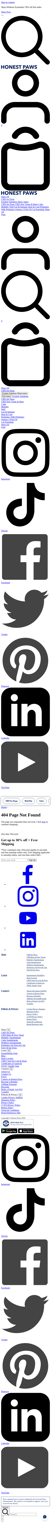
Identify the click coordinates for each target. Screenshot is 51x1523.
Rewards (43, 998)
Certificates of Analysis (35, 983)
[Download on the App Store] (26, 1132)
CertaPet (30, 1004)
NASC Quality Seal (34, 985)
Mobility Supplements (35, 960)
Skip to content (8, 2)
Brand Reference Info (35, 1024)
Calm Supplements (34, 962)
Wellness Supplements (35, 965)
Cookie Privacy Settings (36, 1009)
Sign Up (32, 860)
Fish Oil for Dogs (33, 970)
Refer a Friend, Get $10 (35, 1001)
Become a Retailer (34, 996)
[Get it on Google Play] (9, 1132)
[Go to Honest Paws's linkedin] (28, 950)
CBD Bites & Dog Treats (36, 957)
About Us (30, 991)
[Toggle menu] (8, 1029)
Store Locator (32, 978)
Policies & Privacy (10, 1009)
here (44, 822)
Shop (3, 954)
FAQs (44, 991)
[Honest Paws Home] (19, 68)
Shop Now (6, 12)
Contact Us (38, 991)
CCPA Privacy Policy (35, 1017)
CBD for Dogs (32, 955)
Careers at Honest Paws (35, 993)
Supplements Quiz (34, 975)
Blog (42, 975)
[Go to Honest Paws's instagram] (28, 906)
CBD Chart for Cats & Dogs (37, 980)
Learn (4, 975)
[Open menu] (2, 15)
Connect (5, 991)
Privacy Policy (32, 1014)
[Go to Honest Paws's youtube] (28, 928)
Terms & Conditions (34, 1022)
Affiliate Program (33, 998)
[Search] (25, 64)
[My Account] (25, 123)
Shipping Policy (33, 1012)
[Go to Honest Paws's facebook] (28, 884)
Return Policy (32, 1019)
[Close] (2, 1517)
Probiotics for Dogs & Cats (37, 967)
